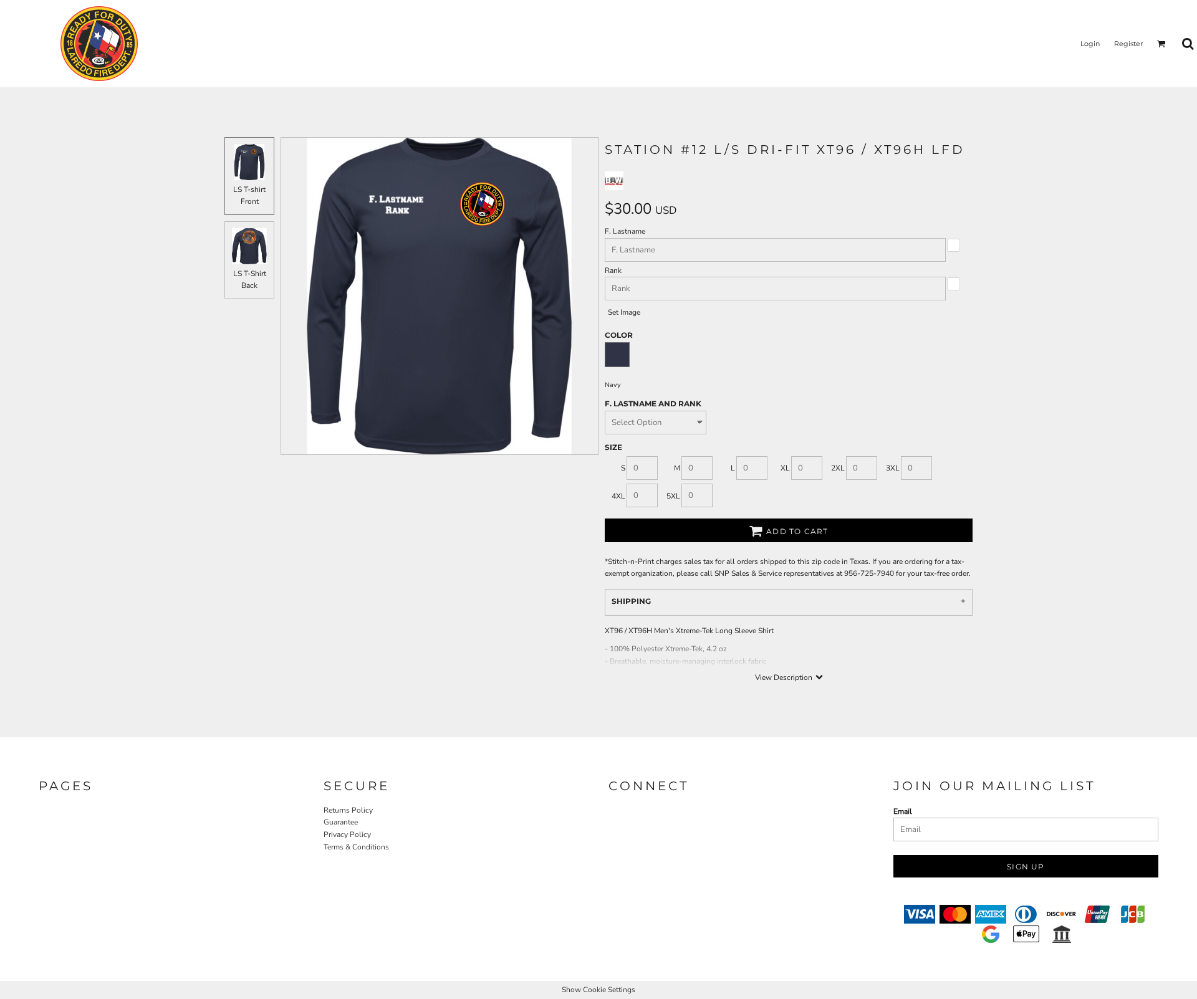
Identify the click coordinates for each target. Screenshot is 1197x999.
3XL (893, 468)
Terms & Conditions (356, 847)
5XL (673, 496)
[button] (1161, 43)
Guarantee (341, 822)
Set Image (624, 312)
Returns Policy (348, 810)
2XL (838, 468)
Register (1128, 43)
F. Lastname (625, 231)
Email (902, 811)
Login (1090, 43)
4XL (618, 496)
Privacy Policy (347, 834)
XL (785, 468)
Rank (613, 270)
